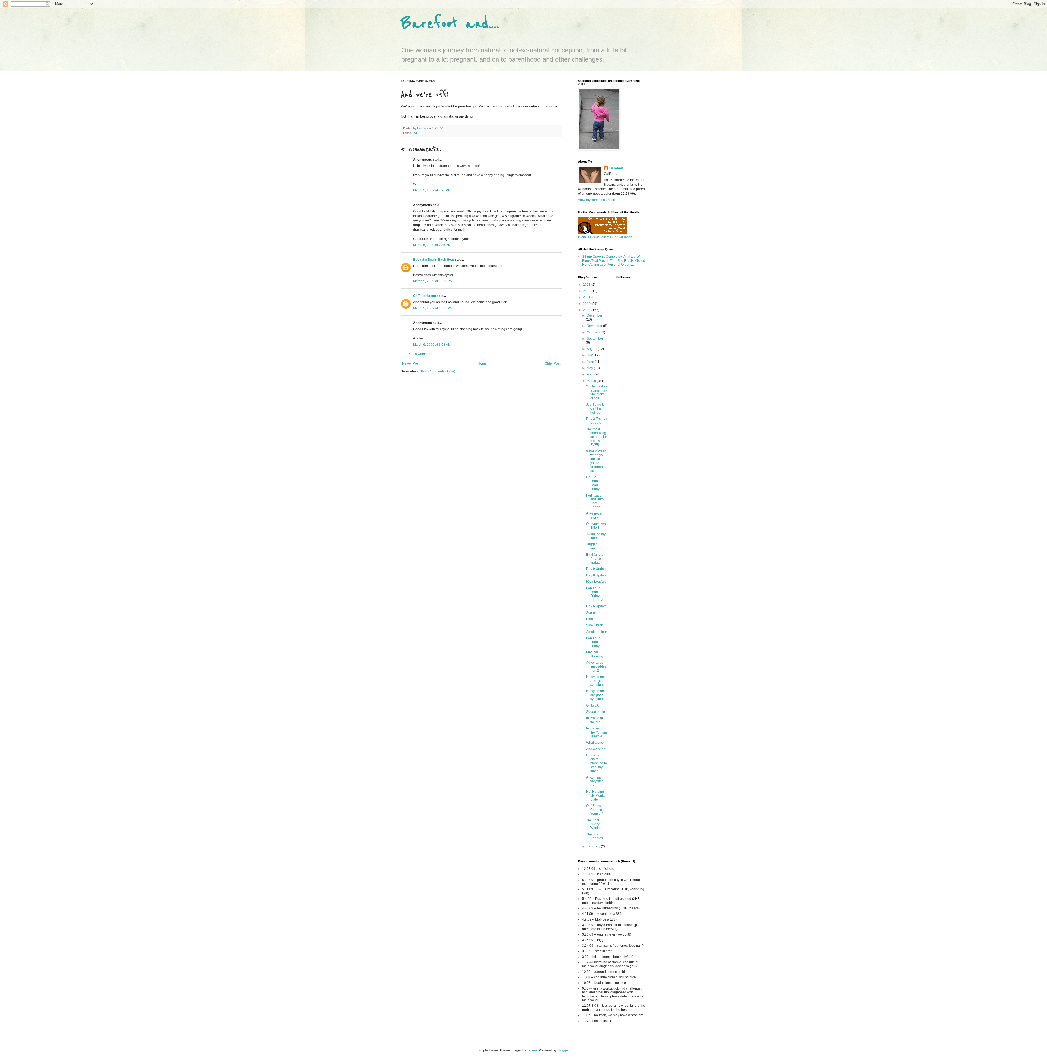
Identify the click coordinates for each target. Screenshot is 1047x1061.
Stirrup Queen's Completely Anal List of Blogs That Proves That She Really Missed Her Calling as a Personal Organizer (613, 260)
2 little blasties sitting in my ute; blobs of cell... (597, 392)
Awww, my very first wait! (594, 781)
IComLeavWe (596, 582)
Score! (591, 613)
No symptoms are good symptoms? (596, 695)
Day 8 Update (596, 575)
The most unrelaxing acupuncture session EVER (596, 437)
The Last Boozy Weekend (595, 824)
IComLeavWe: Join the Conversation (605, 237)
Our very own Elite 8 (596, 526)
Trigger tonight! (593, 546)
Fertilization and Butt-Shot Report (595, 501)
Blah (589, 619)
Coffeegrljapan (424, 296)
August (592, 349)
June (591, 362)
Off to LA (592, 705)
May (590, 368)
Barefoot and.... (450, 24)
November (595, 326)
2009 (587, 310)
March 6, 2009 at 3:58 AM (432, 345)
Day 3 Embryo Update (596, 421)
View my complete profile (596, 200)
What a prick (595, 742)
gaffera (532, 1050)
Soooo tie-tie (595, 712)
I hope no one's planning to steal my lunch (596, 763)
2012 (587, 291)
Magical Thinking (594, 654)
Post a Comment (420, 354)
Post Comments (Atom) (438, 371)
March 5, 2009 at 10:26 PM (433, 281)
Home (482, 363)
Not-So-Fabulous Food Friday (595, 483)
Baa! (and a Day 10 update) (594, 558)
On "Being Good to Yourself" (594, 810)
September (595, 339)
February (594, 846)
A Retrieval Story (594, 515)
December (594, 315)
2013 (587, 285)
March (592, 381)
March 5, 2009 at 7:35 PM (432, 245)
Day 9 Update (596, 569)
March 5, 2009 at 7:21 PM (432, 190)
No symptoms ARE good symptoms (596, 681)
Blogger (563, 1050)
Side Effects (595, 625)
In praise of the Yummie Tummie (597, 732)
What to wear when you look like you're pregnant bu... (596, 461)
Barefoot (616, 168)
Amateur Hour (596, 632)
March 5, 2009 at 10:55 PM (433, 308)
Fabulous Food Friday (593, 642)
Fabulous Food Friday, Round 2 (594, 594)
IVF (415, 132)
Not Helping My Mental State (596, 795)
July (590, 355)
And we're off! (596, 749)
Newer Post (410, 363)
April (590, 374)
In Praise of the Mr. (594, 720)
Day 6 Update (596, 606)
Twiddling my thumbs (596, 536)
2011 (587, 297)
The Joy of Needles (594, 836)
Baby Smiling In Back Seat (433, 260)
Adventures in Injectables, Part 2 (596, 666)
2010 (587, 304)
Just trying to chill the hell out (595, 408)
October (593, 332)
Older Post (552, 363)
